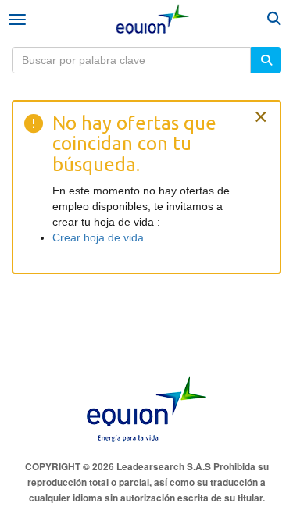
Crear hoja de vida (98, 237)
